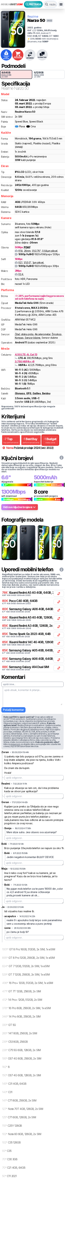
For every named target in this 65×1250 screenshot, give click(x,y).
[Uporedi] (59, 594)
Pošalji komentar (13, 709)
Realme (32, 16)
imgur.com (15, 744)
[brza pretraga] (46, 4)
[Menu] (61, 4)
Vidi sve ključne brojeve (17, 507)
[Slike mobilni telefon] (9, 542)
